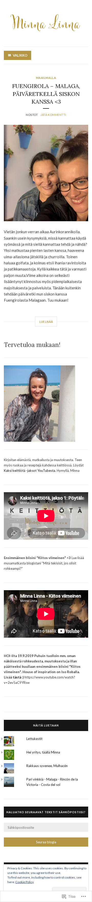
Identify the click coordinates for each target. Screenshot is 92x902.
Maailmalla (46, 77)
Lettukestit (34, 739)
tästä (17, 677)
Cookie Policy (24, 882)
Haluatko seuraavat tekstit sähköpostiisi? (46, 812)
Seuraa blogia (46, 842)
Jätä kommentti (53, 114)
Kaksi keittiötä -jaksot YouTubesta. (30, 470)
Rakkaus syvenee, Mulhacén (47, 766)
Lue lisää (46, 321)
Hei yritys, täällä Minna (43, 752)
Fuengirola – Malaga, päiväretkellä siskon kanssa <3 (46, 93)
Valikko (20, 55)
